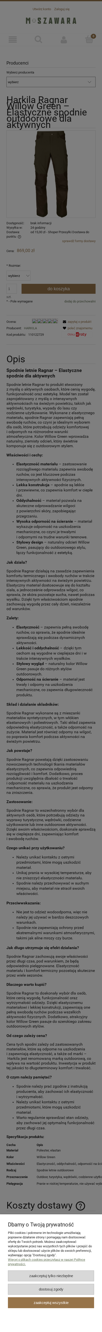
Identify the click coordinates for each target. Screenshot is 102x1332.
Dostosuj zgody (51, 1289)
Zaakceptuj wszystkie (51, 1302)
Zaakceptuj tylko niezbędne (51, 1276)
